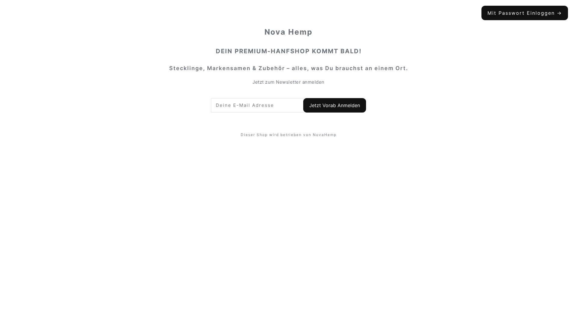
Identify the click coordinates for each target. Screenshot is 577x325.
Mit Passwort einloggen (524, 13)
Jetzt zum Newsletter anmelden (288, 82)
